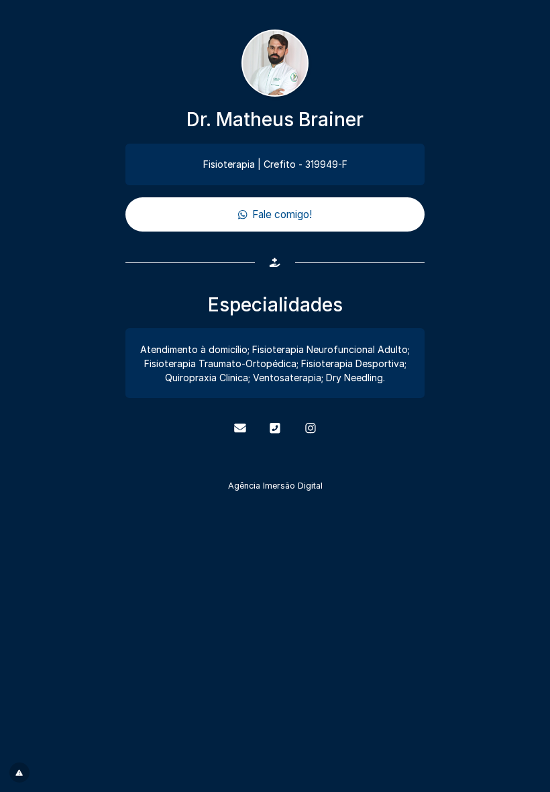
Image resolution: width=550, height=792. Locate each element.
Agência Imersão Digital (275, 486)
